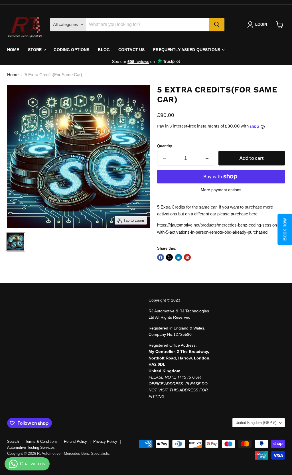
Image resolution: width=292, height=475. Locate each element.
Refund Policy (75, 441)
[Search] (216, 24)
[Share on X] (169, 257)
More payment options (221, 189)
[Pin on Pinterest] (187, 257)
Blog (104, 49)
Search (13, 441)
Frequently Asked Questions (187, 49)
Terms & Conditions (41, 441)
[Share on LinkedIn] (178, 257)
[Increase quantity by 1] (207, 158)
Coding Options (71, 49)
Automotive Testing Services (31, 447)
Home (13, 49)
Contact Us (131, 49)
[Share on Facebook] (160, 257)
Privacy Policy (105, 441)
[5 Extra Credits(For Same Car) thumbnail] (16, 242)
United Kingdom (256, 423)
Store (35, 49)
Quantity (164, 146)
